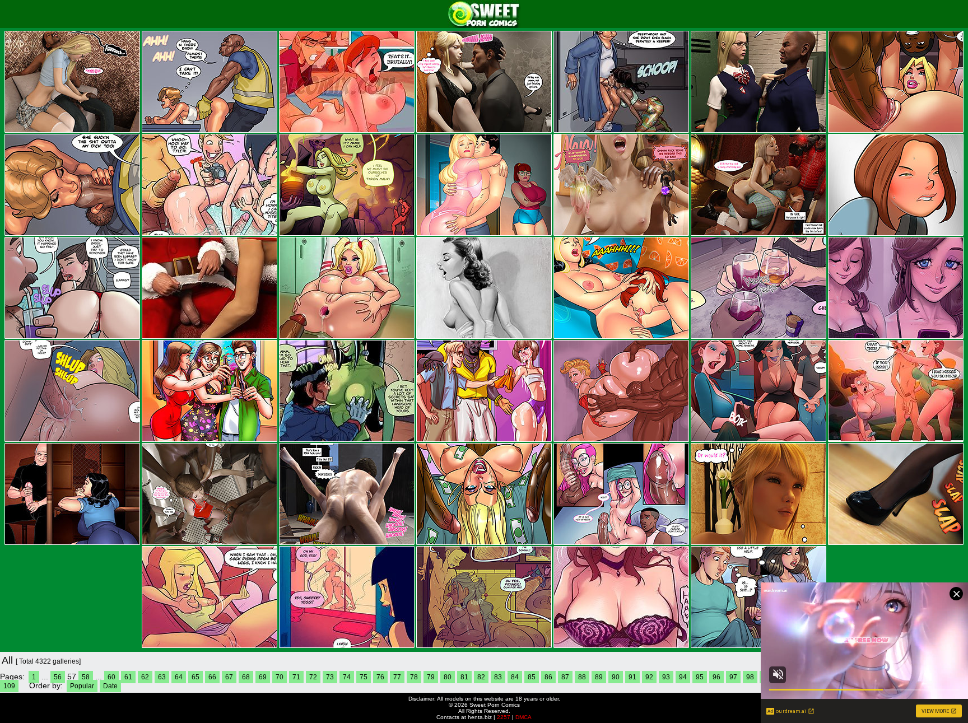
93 (666, 677)
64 (179, 677)
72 (313, 677)
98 (750, 677)
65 (195, 677)
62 (145, 677)
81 (464, 677)
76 (380, 677)
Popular (82, 686)
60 (111, 677)
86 (548, 677)
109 (9, 686)
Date (110, 686)
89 (599, 677)
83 (498, 677)
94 (683, 677)
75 (363, 677)
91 (632, 677)
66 (212, 677)
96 (716, 677)
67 (229, 677)
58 (86, 677)
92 (649, 677)
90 (616, 677)
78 (414, 677)
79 (431, 677)
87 (565, 677)
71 (296, 677)
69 (263, 677)
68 (246, 677)
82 (481, 677)
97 (733, 677)
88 (582, 677)
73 (330, 677)
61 (128, 677)
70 (279, 677)
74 (347, 677)
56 (58, 677)
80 (448, 677)
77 (397, 677)
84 (515, 677)
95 (700, 677)
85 (532, 677)
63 (162, 677)
